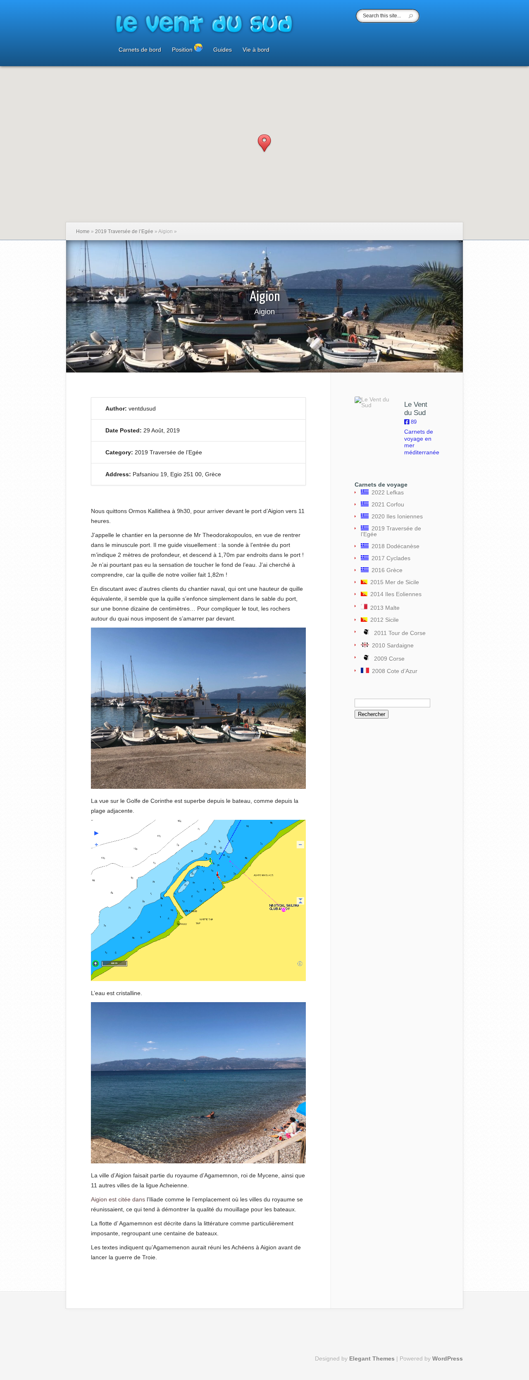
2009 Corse (388, 658)
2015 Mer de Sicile (393, 582)
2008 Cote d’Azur (393, 671)
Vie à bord (256, 50)
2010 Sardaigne (391, 645)
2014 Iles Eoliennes (394, 594)
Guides (222, 50)
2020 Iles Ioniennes (396, 516)
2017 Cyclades (389, 558)
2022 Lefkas (386, 492)
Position (183, 49)
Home (83, 231)
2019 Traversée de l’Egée (124, 231)
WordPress (447, 1358)
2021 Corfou (386, 504)
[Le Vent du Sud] (375, 402)
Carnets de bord (140, 50)
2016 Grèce (386, 570)
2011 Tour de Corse (398, 633)
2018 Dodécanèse (394, 546)
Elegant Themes (372, 1358)
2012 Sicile (383, 619)
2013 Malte (383, 607)
